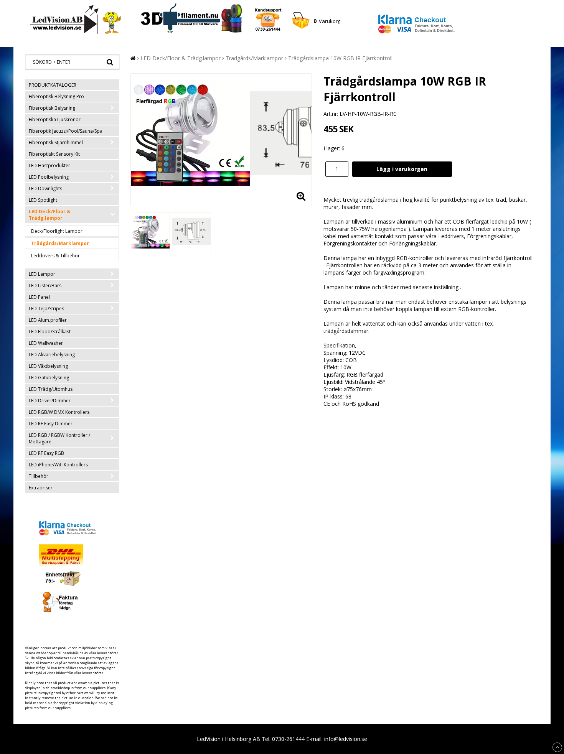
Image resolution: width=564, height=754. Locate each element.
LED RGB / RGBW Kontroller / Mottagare (59, 438)
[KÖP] (402, 169)
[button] (315, 21)
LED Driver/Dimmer (50, 400)
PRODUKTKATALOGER (52, 85)
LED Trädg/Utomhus (51, 389)
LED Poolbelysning (49, 177)
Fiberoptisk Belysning (52, 108)
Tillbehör (38, 476)
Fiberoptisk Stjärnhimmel (56, 142)
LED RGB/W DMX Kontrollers (59, 412)
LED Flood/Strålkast (50, 331)
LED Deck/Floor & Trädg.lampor (50, 214)
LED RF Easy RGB (46, 453)
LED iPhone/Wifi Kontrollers (58, 464)
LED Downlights (45, 188)
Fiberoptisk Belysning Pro (56, 96)
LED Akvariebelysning (52, 354)
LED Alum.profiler (48, 320)
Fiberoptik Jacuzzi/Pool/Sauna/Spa (65, 131)
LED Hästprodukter (49, 165)
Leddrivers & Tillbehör (55, 255)
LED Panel (39, 297)
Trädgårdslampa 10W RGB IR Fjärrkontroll (340, 58)
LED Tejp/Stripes (46, 308)
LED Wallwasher (46, 343)
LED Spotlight (43, 200)
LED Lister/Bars (45, 285)
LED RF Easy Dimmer (51, 423)
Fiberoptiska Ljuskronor (55, 119)
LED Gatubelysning (49, 377)
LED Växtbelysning (48, 366)
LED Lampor (42, 274)
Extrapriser (41, 487)
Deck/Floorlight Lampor (56, 231)
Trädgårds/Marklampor (60, 243)
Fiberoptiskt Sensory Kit (54, 154)
